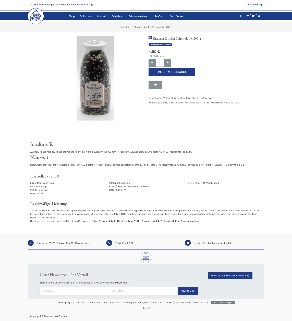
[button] (155, 85)
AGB (169, 302)
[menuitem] (72, 16)
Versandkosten (183, 302)
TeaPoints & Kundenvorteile (228, 275)
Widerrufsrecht (201, 302)
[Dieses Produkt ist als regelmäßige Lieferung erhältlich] (150, 37)
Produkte (125, 27)
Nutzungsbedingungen (135, 302)
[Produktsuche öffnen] (241, 16)
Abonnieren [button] (188, 290)
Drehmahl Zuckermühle (160, 45)
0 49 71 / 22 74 (124, 243)
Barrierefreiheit (111, 302)
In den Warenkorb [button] (172, 72)
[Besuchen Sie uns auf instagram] (149, 308)
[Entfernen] (152, 63)
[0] (247, 16)
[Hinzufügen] (167, 63)
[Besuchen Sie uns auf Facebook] (144, 308)
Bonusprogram (66, 302)
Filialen (81, 302)
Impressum (95, 302)
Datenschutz (157, 302)
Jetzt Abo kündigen (223, 302)
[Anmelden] (259, 16)
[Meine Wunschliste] (253, 16)
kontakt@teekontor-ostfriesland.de (213, 243)
